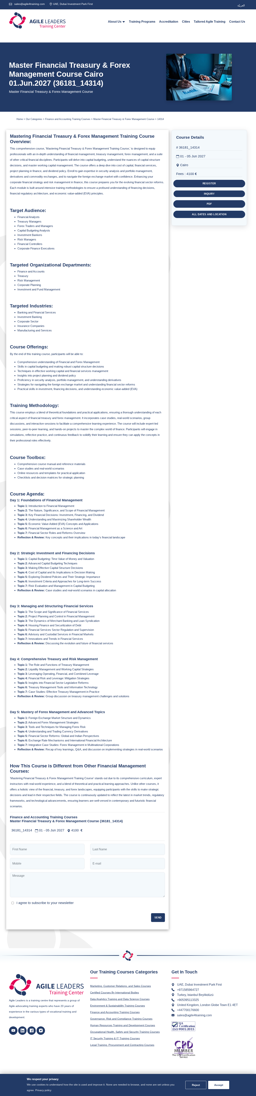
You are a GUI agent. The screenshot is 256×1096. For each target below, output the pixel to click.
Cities (186, 21)
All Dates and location (209, 214)
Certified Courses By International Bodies (114, 992)
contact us (237, 21)
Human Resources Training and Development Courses (122, 1025)
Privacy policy (43, 1090)
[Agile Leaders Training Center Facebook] (31, 1030)
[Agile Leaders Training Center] (37, 20)
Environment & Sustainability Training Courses (117, 1005)
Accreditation (168, 21)
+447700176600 (188, 1010)
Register (209, 183)
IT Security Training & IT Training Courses (115, 1038)
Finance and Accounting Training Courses (115, 1012)
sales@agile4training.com (29, 3)
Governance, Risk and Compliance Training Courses (121, 1018)
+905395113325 (188, 1000)
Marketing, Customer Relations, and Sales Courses (120, 985)
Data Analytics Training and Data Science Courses (120, 999)
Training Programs (142, 21)
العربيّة (241, 5)
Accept (218, 1084)
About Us (115, 21)
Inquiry (209, 193)
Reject (196, 1084)
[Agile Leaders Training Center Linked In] (22, 1030)
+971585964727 (188, 989)
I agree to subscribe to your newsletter (45, 903)
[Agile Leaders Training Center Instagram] (41, 1030)
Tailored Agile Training (209, 21)
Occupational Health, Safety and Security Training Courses (125, 1031)
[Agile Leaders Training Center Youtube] (13, 1030)
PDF (209, 203)
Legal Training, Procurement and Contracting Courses (122, 1044)
